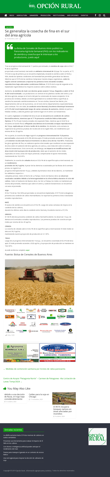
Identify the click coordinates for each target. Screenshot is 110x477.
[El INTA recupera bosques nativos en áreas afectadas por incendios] (64, 393)
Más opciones (72, 15)
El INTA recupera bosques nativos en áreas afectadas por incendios (62, 410)
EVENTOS (84, 15)
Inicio (11, 15)
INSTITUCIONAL (59, 15)
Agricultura (22, 15)
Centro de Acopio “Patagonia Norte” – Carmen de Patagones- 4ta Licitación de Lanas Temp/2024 (39, 380)
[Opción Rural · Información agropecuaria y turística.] (5, 15)
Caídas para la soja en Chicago (39, 395)
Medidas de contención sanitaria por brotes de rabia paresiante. (34, 369)
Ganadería (34, 15)
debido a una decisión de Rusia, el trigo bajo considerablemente (14, 396)
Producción (45, 15)
